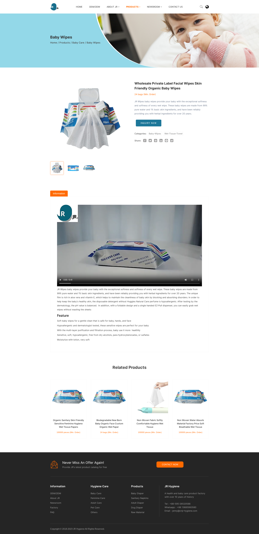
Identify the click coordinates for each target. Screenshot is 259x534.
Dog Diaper (137, 507)
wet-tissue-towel (173, 133)
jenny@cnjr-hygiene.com (184, 510)
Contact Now (170, 464)
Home (79, 6)
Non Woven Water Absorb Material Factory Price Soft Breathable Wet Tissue (190, 423)
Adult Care (96, 502)
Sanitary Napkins (139, 498)
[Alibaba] (203, 529)
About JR (112, 6)
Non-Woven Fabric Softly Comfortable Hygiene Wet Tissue (150, 423)
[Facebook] (204, 529)
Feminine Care (98, 498)
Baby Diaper (137, 493)
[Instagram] (207, 529)
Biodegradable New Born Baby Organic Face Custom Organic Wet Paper (109, 423)
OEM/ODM (94, 6)
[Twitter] (206, 529)
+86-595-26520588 (180, 503)
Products (132, 6)
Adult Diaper (137, 502)
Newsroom (154, 6)
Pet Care (95, 507)
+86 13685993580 (186, 507)
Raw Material (137, 512)
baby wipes (73, 289)
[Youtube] (208, 529)
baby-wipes (155, 133)
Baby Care (78, 42)
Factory (54, 507)
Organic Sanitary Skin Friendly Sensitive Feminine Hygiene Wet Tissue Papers (68, 423)
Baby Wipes (93, 42)
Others (94, 512)
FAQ (52, 512)
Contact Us (176, 6)
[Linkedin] (205, 529)
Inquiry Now (149, 123)
